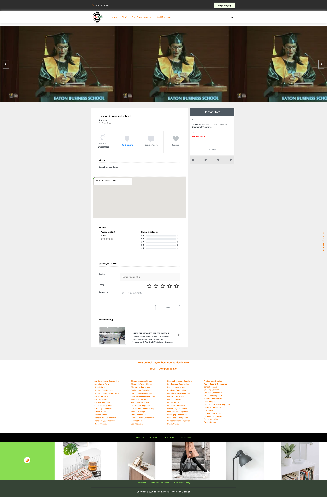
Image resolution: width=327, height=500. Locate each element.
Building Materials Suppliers (107, 393)
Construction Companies (105, 418)
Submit (167, 308)
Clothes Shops (101, 415)
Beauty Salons (101, 387)
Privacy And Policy (182, 483)
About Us (140, 437)
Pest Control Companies (177, 418)
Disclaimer (141, 483)
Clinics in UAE (101, 412)
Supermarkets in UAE (213, 399)
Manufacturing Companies (178, 393)
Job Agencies (137, 424)
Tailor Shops (209, 402)
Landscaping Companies (178, 384)
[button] (232, 17)
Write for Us (169, 437)
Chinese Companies (103, 406)
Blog (124, 17)
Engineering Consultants (141, 390)
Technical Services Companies (217, 404)
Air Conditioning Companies (107, 381)
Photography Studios (213, 381)
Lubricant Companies (176, 390)
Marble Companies (175, 396)
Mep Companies (174, 399)
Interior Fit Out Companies (142, 418)
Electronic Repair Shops (141, 384)
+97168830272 (198, 136)
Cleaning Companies (103, 409)
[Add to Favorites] (176, 140)
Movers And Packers (176, 406)
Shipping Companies (212, 390)
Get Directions (127, 145)
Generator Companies (140, 406)
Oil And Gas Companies (177, 412)
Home (113, 17)
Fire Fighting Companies (141, 393)
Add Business (163, 17)
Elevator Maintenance (140, 387)
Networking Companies (177, 409)
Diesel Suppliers (101, 424)
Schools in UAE (210, 387)
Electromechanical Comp (141, 381)
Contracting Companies (105, 421)
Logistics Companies (176, 387)
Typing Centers (210, 422)
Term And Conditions (160, 483)
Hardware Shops (138, 412)
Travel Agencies (211, 419)
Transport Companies (213, 416)
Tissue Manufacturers (213, 407)
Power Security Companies (215, 384)
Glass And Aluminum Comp (143, 409)
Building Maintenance (104, 390)
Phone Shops (173, 424)
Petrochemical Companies (178, 421)
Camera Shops (101, 399)
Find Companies (140, 17)
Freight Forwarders (139, 399)
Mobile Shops (173, 402)
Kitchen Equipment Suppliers (179, 381)
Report (213, 150)
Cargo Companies (102, 402)
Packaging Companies (177, 415)
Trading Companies (212, 413)
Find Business (185, 437)
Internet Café (136, 421)
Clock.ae (186, 492)
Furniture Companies (140, 402)
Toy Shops (208, 410)
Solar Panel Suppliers (213, 396)
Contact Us (154, 437)
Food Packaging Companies (143, 396)
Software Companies (213, 393)
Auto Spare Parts (102, 384)
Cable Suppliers (101, 396)
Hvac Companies (138, 415)
